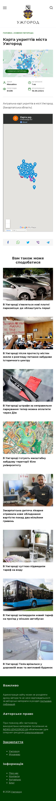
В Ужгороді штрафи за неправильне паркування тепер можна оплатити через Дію (27, 409)
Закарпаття (13, 742)
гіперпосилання (33, 732)
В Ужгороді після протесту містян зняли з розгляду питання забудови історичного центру (27, 357)
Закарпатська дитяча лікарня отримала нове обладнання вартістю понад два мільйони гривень (23, 516)
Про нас (13, 773)
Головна (7, 33)
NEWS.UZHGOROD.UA (15, 729)
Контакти (14, 776)
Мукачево (14, 754)
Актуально (15, 779)
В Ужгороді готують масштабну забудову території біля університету (24, 461)
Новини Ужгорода (23, 33)
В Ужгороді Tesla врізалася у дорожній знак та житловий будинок (28, 666)
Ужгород (14, 751)
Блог (11, 782)
